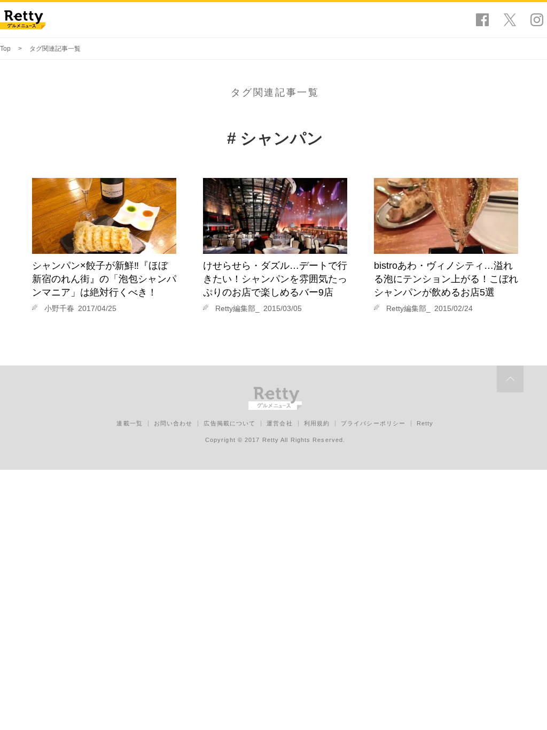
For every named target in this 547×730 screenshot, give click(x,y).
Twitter (509, 19)
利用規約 (317, 423)
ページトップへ (510, 379)
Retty (425, 423)
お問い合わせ (173, 423)
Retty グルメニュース (22, 19)
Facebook (482, 19)
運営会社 (279, 423)
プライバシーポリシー (373, 423)
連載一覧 (129, 423)
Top (5, 48)
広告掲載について (229, 423)
